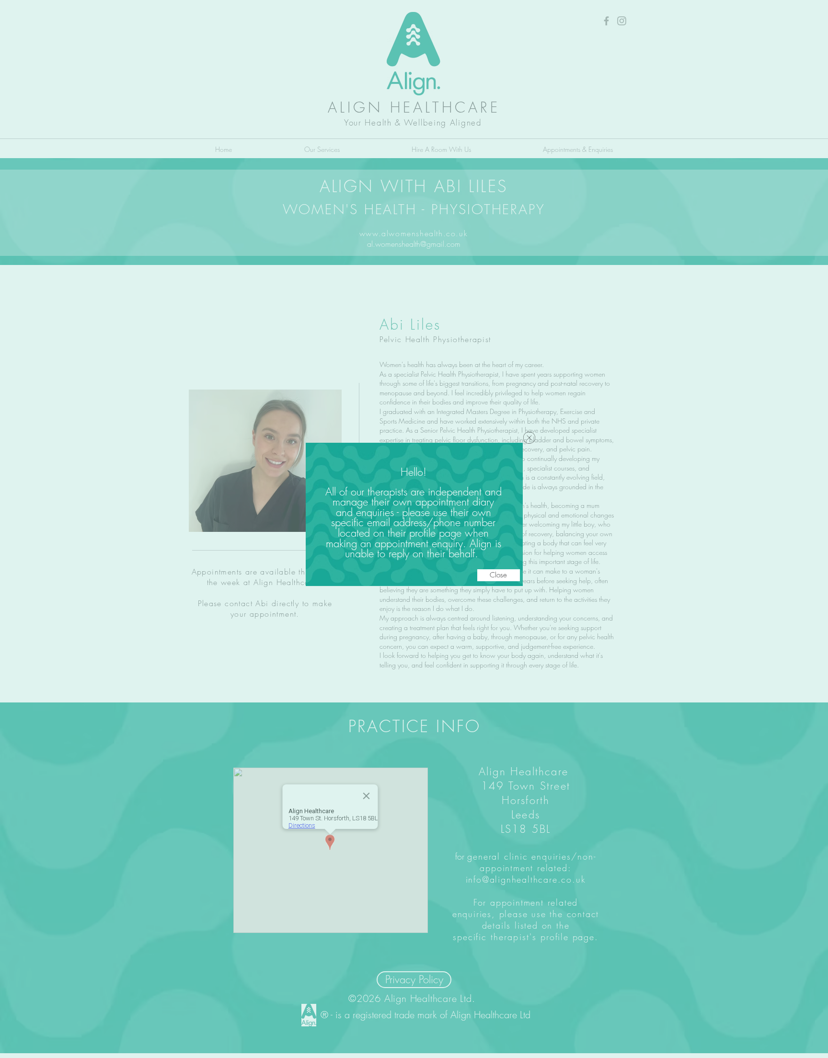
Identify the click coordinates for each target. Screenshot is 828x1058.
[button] (498, 575)
